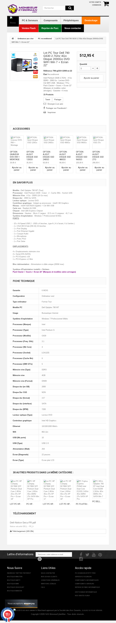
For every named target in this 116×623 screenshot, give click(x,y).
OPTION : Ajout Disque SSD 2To (98, 156)
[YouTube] (94, 554)
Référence (47, 71)
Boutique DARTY (13, 580)
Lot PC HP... (15, 504)
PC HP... (29, 504)
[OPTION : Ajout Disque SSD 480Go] (66, 142)
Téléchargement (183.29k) (23, 531)
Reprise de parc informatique (87, 587)
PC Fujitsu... (82, 504)
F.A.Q (43, 587)
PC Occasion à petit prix (85, 573)
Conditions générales (50, 580)
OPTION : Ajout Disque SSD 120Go (32, 156)
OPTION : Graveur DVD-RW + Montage (15, 156)
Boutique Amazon (14, 591)
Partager (57, 99)
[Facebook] (81, 554)
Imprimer (52, 112)
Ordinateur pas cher (26, 39)
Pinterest (27, 573)
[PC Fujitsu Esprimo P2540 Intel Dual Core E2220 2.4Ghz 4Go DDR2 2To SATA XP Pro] (83, 490)
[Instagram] (81, 558)
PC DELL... (97, 501)
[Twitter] (87, 554)
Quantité (83, 64)
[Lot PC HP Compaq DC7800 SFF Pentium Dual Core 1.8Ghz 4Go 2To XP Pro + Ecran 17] (50, 490)
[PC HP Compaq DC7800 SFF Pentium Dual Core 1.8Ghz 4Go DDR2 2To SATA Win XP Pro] (33, 490)
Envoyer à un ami (55, 104)
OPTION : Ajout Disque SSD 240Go (48, 156)
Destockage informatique (86, 592)
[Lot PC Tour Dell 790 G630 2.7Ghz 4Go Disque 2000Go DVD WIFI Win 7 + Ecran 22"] (24, 66)
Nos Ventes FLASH (82, 596)
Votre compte (95, 2)
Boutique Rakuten (14, 577)
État (45, 74)
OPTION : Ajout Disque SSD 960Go (81, 156)
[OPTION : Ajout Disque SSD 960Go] (83, 142)
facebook (11, 573)
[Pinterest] (100, 554)
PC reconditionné (45, 39)
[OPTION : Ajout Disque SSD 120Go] (33, 142)
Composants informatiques (87, 580)
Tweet (47, 99)
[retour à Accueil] (12, 38)
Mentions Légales (48, 584)
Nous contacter (48, 573)
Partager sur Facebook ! (56, 108)
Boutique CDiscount (15, 587)
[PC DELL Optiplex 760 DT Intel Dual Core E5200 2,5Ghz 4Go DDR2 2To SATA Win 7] (99, 489)
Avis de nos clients (49, 577)
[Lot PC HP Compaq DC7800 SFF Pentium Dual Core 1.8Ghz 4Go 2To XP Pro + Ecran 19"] (66, 490)
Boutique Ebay (13, 584)
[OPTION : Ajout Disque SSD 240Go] (50, 142)
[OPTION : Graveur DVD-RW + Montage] (17, 142)
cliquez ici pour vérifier (92, 610)
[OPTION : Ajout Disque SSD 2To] (99, 142)
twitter (18, 573)
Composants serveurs (84, 584)
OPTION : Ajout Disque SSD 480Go (65, 156)
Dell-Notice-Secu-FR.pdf (23, 522)
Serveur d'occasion (83, 577)
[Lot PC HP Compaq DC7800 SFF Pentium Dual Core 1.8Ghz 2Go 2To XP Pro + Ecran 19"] (17, 490)
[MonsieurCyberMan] (22, 7)
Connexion (96, 5)
